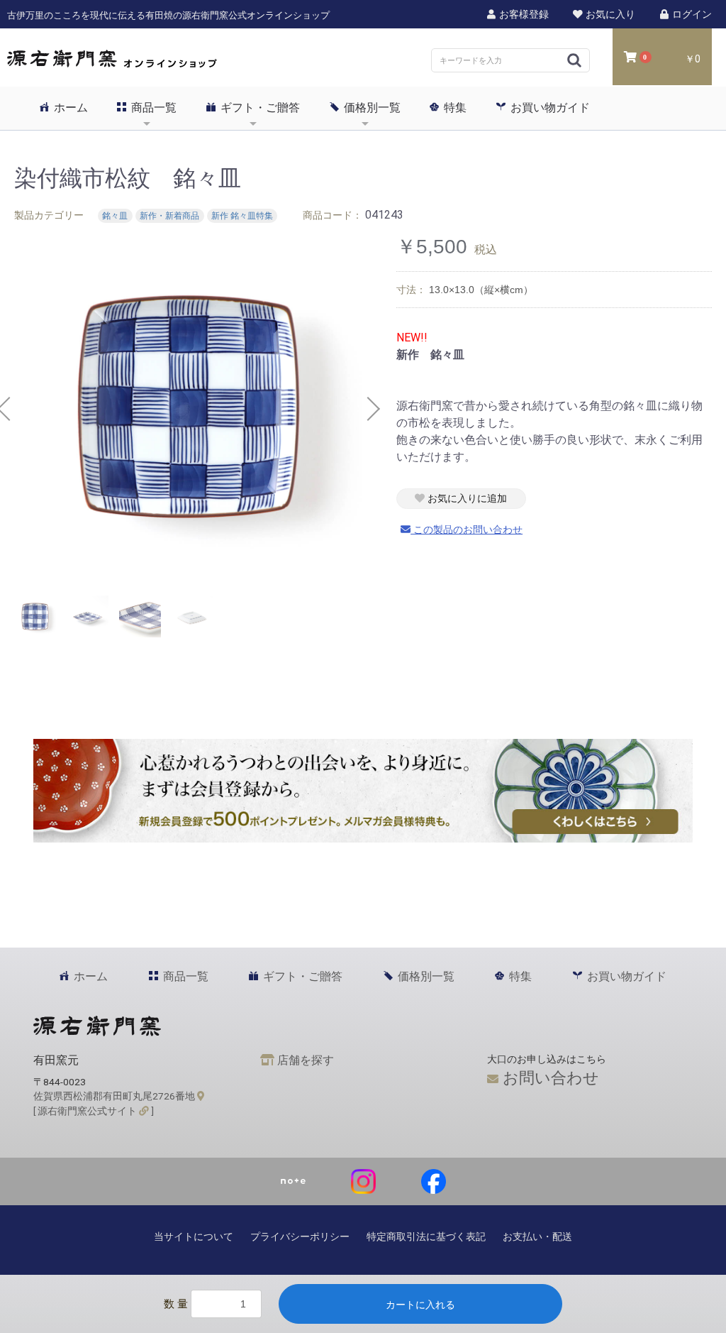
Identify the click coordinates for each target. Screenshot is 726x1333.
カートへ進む (416, 680)
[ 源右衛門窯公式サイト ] (93, 1111)
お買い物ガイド (549, 107)
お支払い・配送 (537, 1236)
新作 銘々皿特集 (242, 216)
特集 (454, 107)
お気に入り (609, 14)
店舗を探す (304, 1060)
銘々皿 (115, 216)
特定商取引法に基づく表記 (426, 1236)
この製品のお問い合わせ (467, 529)
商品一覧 (152, 107)
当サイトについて (193, 1236)
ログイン (691, 14)
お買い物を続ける (319, 680)
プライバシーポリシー (300, 1236)
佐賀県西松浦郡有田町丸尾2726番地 (115, 1096)
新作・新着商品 (169, 216)
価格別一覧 (371, 107)
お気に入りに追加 (466, 498)
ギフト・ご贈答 (259, 107)
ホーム (69, 107)
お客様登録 (523, 14)
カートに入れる (420, 1304)
